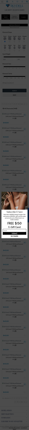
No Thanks (14, 236)
